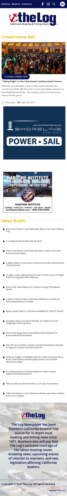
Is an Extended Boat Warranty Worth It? (24, 241)
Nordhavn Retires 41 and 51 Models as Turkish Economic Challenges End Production (32, 322)
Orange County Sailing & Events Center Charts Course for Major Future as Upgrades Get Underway (35, 276)
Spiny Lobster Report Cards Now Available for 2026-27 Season (35, 311)
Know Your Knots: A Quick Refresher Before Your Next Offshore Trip (35, 230)
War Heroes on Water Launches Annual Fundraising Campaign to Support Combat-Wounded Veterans (34, 346)
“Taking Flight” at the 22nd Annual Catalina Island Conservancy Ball (32, 81)
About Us (16, 4)
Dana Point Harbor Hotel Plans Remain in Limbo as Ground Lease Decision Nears (33, 252)
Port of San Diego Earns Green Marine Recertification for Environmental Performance (32, 334)
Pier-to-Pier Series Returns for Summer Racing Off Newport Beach (33, 288)
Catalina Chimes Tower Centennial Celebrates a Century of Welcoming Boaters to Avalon (33, 300)
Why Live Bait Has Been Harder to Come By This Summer (32, 384)
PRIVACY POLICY (57, 490)
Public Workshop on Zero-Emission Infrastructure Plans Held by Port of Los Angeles (35, 394)
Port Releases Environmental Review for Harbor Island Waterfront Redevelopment (31, 372)
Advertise (5, 4)
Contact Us (27, 4)
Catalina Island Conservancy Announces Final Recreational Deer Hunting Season (35, 264)
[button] (62, 4)
